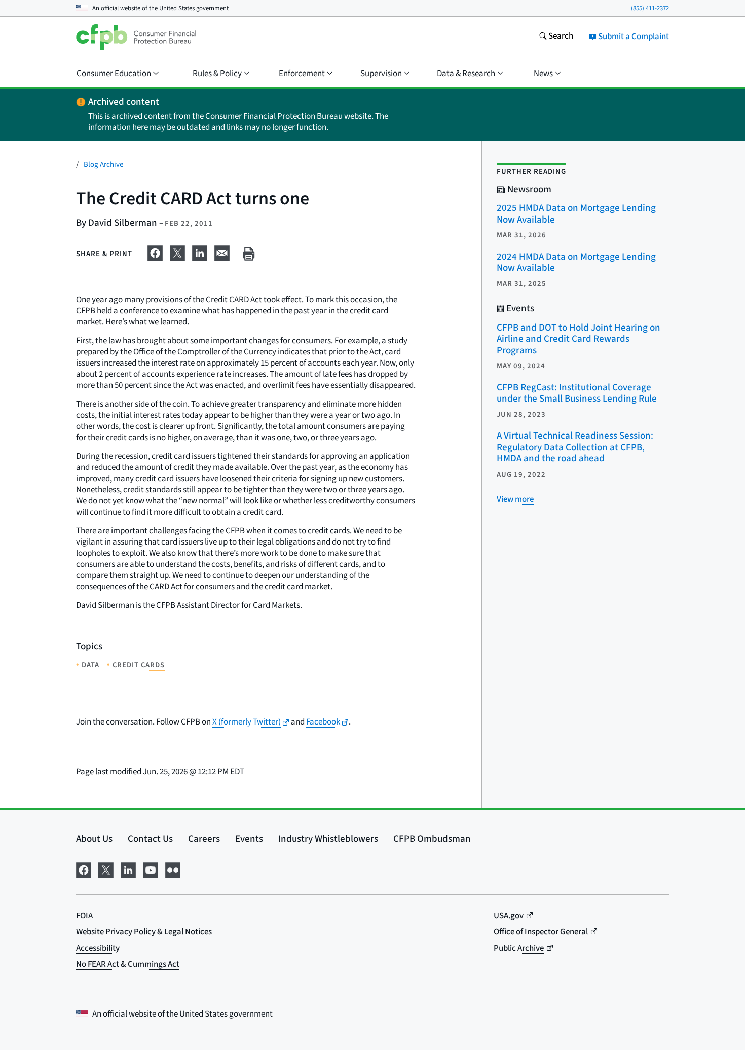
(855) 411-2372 (650, 8)
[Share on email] (222, 252)
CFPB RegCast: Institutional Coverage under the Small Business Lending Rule (577, 393)
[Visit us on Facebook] (83, 869)
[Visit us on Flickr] (172, 869)
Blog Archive (103, 164)
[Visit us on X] (106, 869)
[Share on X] (177, 252)
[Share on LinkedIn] (199, 252)
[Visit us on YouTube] (150, 869)
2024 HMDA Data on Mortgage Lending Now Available (576, 262)
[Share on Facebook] (155, 252)
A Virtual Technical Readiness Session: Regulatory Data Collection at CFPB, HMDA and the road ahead (575, 447)
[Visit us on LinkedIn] (128, 869)
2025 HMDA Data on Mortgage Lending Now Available (576, 214)
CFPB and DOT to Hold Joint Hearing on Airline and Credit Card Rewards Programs (578, 339)
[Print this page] (248, 254)
